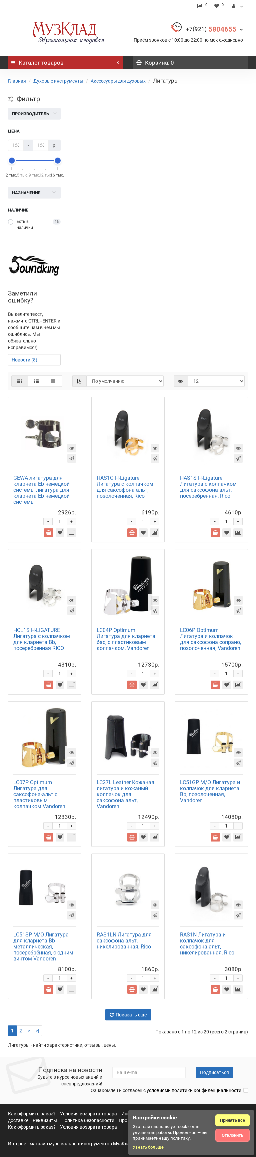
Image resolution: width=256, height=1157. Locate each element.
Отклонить (232, 1135)
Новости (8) (24, 359)
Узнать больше (148, 1147)
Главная (17, 81)
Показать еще (131, 1014)
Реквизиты (45, 1120)
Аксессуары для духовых (118, 81)
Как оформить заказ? (32, 1113)
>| (37, 1030)
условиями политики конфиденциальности (194, 1090)
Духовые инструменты (58, 81)
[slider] (12, 161)
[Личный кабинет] (237, 6)
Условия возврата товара (88, 1113)
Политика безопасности (87, 1120)
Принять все (232, 1120)
